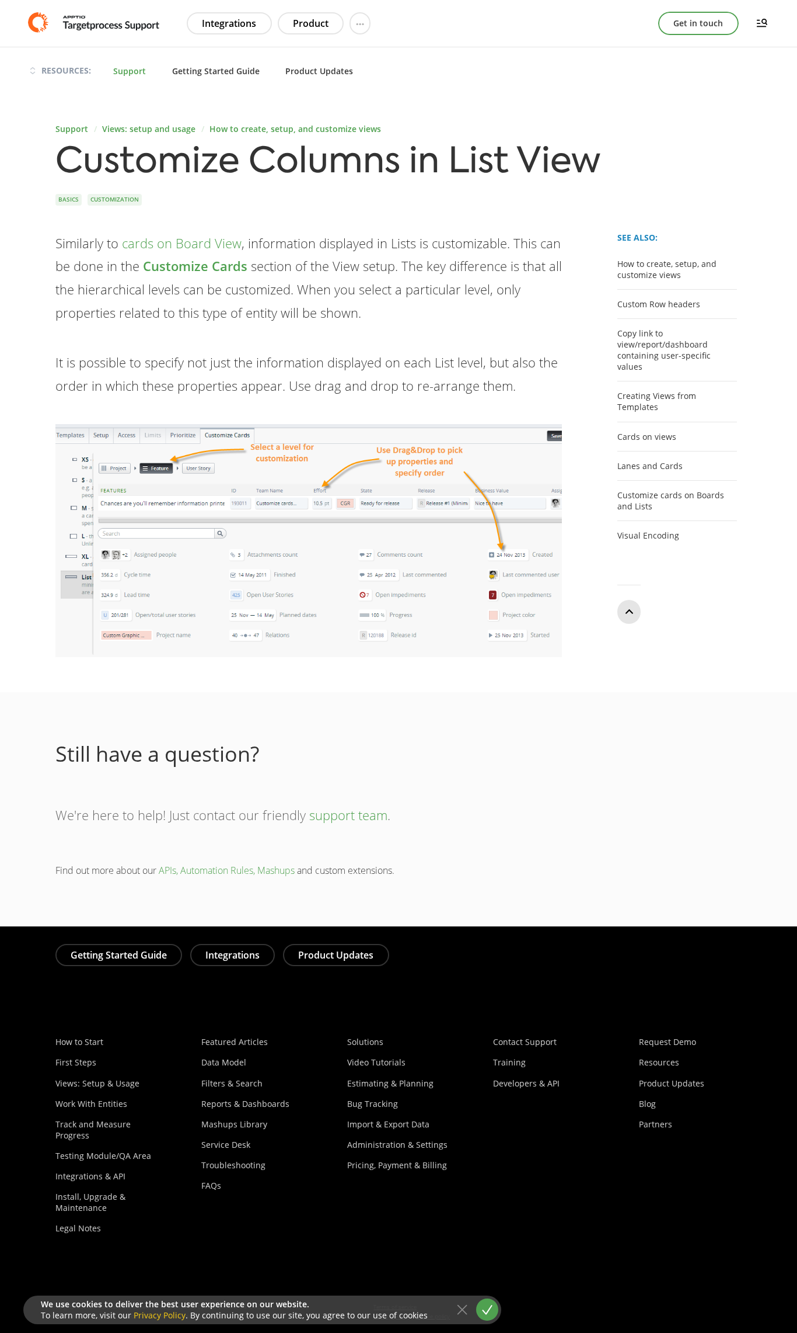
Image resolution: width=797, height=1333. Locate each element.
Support (129, 71)
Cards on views (646, 436)
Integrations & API (90, 1176)
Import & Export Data (388, 1124)
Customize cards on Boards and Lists (670, 501)
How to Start (79, 1041)
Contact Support (525, 1041)
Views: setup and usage (148, 128)
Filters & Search (232, 1083)
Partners (655, 1124)
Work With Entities (91, 1103)
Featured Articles (234, 1041)
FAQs (211, 1185)
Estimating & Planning (390, 1083)
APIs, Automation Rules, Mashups (227, 870)
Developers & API (526, 1083)
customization (114, 199)
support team (348, 815)
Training (509, 1062)
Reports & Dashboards (245, 1103)
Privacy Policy (160, 1315)
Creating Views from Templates (656, 401)
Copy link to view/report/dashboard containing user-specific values (664, 350)
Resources (659, 1062)
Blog (647, 1103)
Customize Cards (195, 266)
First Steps (75, 1062)
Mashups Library (234, 1124)
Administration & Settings (397, 1144)
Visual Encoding (648, 535)
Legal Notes (78, 1228)
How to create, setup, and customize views (295, 128)
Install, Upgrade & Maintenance (90, 1202)
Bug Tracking (372, 1103)
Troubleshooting (233, 1165)
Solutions (365, 1041)
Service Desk (225, 1144)
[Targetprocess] (95, 22)
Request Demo (667, 1041)
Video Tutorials (376, 1062)
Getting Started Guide (216, 71)
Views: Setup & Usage (97, 1083)
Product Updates (319, 71)
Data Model (223, 1062)
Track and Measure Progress (93, 1130)
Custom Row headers (658, 304)
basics (68, 199)
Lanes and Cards (650, 465)
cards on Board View (182, 243)
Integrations (229, 23)
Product (310, 23)
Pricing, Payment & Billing (397, 1165)
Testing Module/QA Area (103, 1155)
